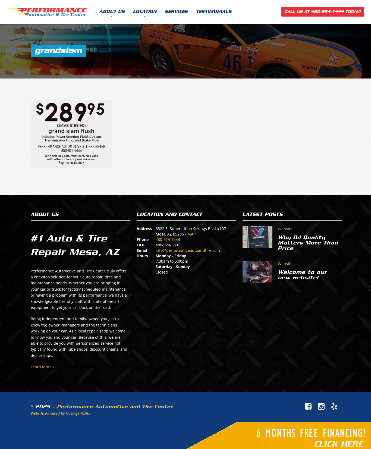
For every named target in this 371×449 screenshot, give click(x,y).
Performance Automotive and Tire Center (114, 407)
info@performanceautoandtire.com (188, 250)
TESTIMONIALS (214, 11)
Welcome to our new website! (302, 275)
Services (176, 11)
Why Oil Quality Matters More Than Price (308, 243)
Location (145, 11)
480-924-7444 (168, 239)
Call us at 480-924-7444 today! (323, 11)
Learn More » (43, 366)
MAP (191, 234)
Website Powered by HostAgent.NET (61, 413)
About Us (112, 11)
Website (285, 228)
